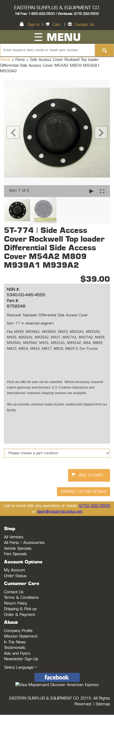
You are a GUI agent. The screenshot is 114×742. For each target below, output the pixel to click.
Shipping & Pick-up (20, 609)
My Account (14, 570)
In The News (15, 642)
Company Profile (18, 631)
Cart (56, 25)
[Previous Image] (13, 132)
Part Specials (15, 554)
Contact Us (84, 25)
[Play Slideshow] (91, 191)
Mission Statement (20, 636)
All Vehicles (14, 537)
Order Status (15, 576)
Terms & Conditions (21, 598)
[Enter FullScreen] (102, 191)
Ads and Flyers (17, 653)
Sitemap (103, 704)
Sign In (34, 25)
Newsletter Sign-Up (21, 659)
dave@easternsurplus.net (59, 512)
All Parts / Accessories (24, 543)
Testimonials (14, 648)
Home (6, 60)
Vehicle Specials (18, 548)
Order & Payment (19, 615)
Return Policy (15, 603)
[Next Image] (101, 132)
